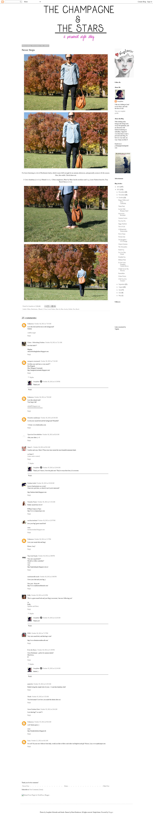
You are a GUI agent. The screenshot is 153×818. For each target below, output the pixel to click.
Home (66, 786)
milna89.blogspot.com (33, 406)
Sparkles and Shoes (33, 606)
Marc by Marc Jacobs (62, 309)
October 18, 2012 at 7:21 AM (53, 342)
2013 (118, 187)
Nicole (29, 696)
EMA (29, 633)
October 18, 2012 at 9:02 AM (41, 447)
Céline (28, 309)
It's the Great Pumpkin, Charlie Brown (123, 264)
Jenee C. (30, 447)
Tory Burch (76, 309)
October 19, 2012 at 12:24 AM (51, 668)
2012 (118, 189)
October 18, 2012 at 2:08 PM (46, 556)
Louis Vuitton (51, 309)
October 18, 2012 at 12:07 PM (46, 520)
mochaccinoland (32, 520)
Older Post (106, 786)
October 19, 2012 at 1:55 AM (40, 696)
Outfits (70, 309)
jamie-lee (30, 684)
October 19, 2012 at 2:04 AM (49, 709)
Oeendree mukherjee (33, 418)
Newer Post (25, 786)
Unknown (30, 324)
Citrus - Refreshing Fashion (36, 342)
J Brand (40, 309)
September (122, 284)
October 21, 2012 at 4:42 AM (39, 740)
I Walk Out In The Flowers (123, 269)
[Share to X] (50, 306)
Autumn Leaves (122, 218)
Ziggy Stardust (122, 224)
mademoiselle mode (33, 576)
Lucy (29, 740)
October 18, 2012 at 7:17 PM (40, 633)
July (120, 290)
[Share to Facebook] (52, 306)
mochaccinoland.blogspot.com (36, 529)
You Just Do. (122, 221)
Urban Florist (122, 276)
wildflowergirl (31, 333)
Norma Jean (121, 237)
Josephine (36, 381)
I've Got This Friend (122, 253)
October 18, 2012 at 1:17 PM (42, 539)
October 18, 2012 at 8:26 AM (51, 434)
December (122, 192)
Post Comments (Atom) (36, 789)
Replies (32, 377)
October (121, 197)
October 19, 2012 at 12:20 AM (51, 618)
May (120, 295)
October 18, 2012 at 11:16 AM (46, 502)
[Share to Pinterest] (55, 306)
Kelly (29, 595)
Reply (29, 336)
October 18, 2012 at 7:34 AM (49, 361)
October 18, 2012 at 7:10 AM (42, 324)
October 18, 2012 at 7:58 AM (42, 397)
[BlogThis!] (48, 306)
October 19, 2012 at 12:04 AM (51, 467)
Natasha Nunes (32, 502)
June (120, 293)
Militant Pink (122, 260)
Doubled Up (121, 257)
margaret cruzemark (33, 361)
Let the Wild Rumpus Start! (123, 210)
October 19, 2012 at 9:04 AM (42, 722)
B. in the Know (32, 650)
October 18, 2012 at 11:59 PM (51, 381)
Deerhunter (34, 309)
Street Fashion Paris (33, 709)
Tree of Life (121, 226)
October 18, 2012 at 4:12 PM (39, 595)
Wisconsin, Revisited (121, 214)
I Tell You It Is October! (122, 280)
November (122, 195)
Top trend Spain (32, 556)
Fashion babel (31, 483)
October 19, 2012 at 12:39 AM (42, 684)
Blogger (110, 812)
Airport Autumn (122, 244)
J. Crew (45, 309)
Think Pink (121, 206)
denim (48, 180)
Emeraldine (121, 273)
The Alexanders (122, 247)
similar (38, 180)
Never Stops (121, 234)
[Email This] (45, 306)
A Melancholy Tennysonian (122, 230)
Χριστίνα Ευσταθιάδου (34, 434)
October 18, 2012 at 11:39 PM (46, 650)
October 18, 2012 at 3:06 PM (48, 576)
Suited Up (121, 250)
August (121, 287)
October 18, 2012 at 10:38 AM (45, 483)
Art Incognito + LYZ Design (122, 240)
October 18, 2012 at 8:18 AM (49, 418)
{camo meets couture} (33, 456)
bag (88, 180)
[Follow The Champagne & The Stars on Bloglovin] (124, 77)
